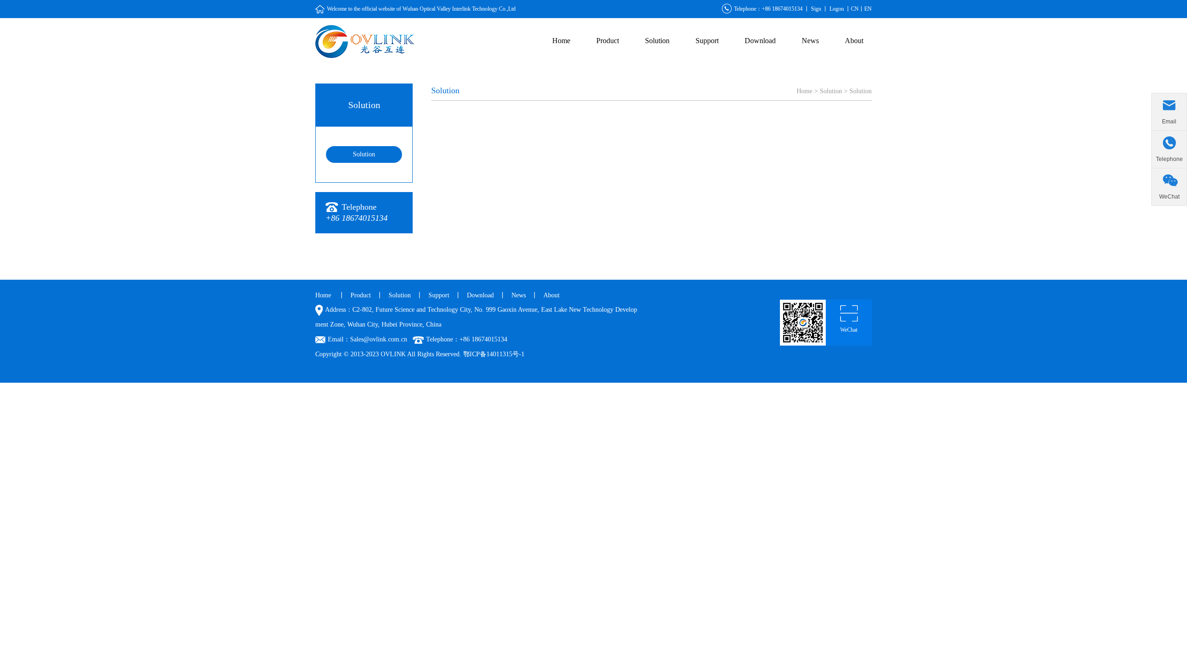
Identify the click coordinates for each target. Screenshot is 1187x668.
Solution (657, 41)
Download (760, 41)
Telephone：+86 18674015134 (768, 9)
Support (707, 41)
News (810, 41)
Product (607, 41)
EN (868, 9)
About (854, 41)
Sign (816, 9)
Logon (837, 9)
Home (561, 41)
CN (855, 9)
